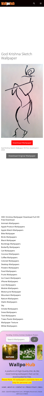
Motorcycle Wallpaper (11, 291)
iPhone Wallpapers (9, 281)
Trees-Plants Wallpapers (12, 319)
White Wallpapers (9, 326)
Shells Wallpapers (9, 302)
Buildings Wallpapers (11, 243)
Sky (2, 305)
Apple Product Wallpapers (13, 226)
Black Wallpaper (8, 240)
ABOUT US (10, 387)
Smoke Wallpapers (9, 308)
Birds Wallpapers (9, 237)
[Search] (34, 339)
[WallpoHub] (8, 3)
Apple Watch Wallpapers (12, 230)
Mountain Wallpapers (11, 295)
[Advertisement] (22, 29)
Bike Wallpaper (8, 233)
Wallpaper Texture (9, 322)
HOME (4, 387)
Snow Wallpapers (9, 312)
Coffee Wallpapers (9, 257)
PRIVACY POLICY (31, 387)
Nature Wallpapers (9, 298)
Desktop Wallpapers (10, 264)
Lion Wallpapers (8, 285)
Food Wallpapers (8, 271)
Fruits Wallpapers (9, 274)
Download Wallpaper (22, 143)
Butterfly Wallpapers (10, 247)
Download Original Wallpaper (22, 156)
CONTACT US (20, 387)
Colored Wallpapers (10, 261)
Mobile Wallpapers (9, 288)
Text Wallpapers (8, 315)
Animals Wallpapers (10, 223)
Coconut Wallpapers (10, 254)
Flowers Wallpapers (10, 267)
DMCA (40, 387)
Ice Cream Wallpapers (11, 278)
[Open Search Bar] (34, 3)
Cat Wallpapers (8, 250)
